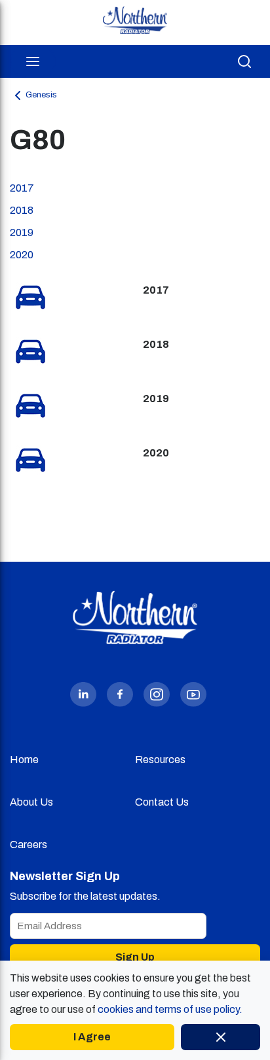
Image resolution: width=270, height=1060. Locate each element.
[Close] (220, 1037)
